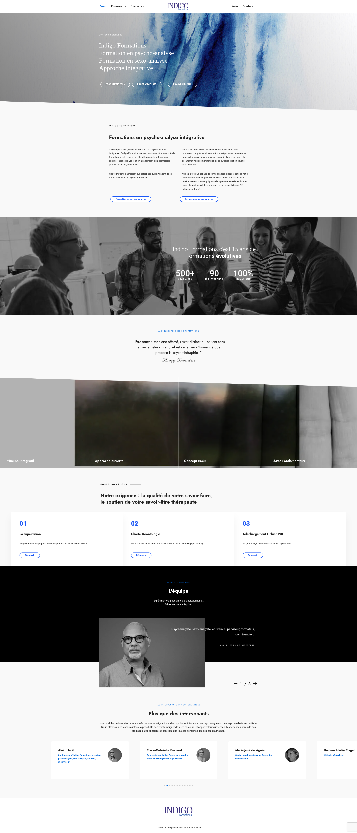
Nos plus (247, 6)
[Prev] (236, 683)
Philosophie (136, 6)
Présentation (117, 6)
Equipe (235, 6)
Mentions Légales (167, 827)
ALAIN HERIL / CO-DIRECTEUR (237, 645)
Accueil (103, 6)
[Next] (254, 683)
